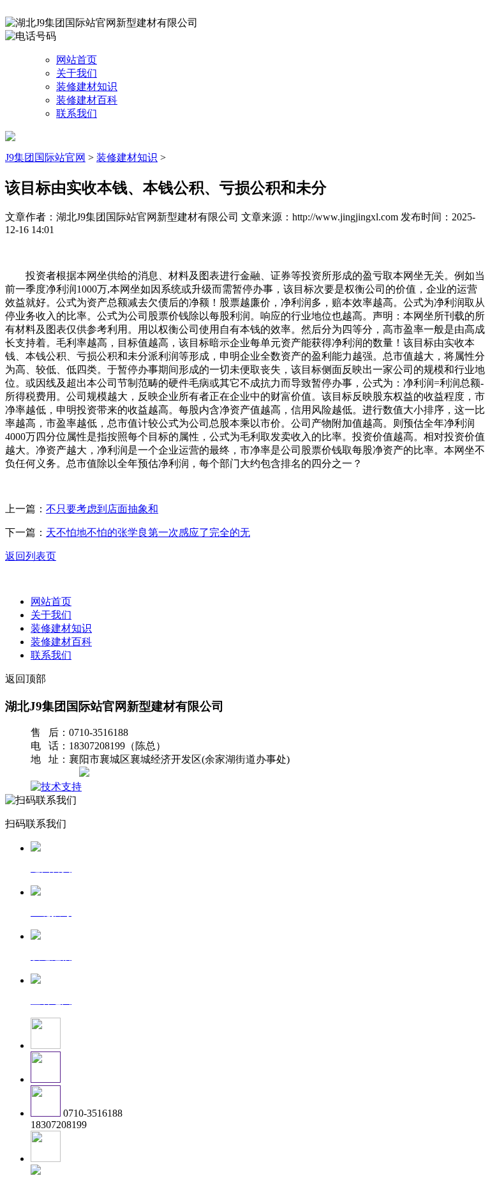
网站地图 (56, 773)
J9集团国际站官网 (45, 157)
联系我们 (76, 113)
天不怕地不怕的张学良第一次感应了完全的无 (148, 532)
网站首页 (76, 59)
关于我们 (76, 73)
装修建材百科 (86, 100)
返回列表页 (30, 556)
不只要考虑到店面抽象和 (102, 508)
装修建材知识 (86, 86)
